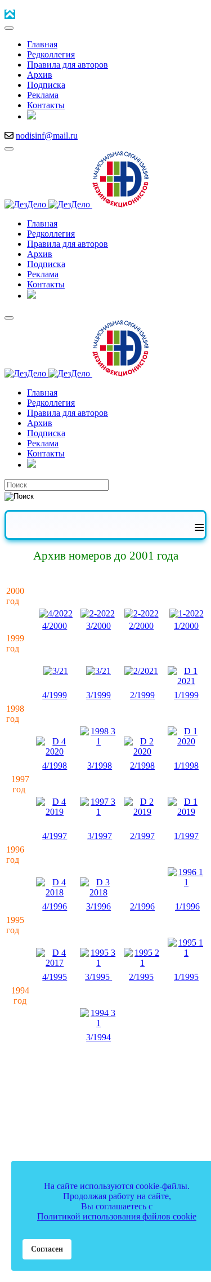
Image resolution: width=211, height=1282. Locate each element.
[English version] (31, 116)
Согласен (47, 1248)
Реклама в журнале (115, 1100)
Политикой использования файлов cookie (116, 1216)
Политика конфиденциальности (71, 1136)
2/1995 (141, 977)
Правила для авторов (156, 1090)
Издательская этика (49, 1090)
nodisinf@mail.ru (47, 135)
